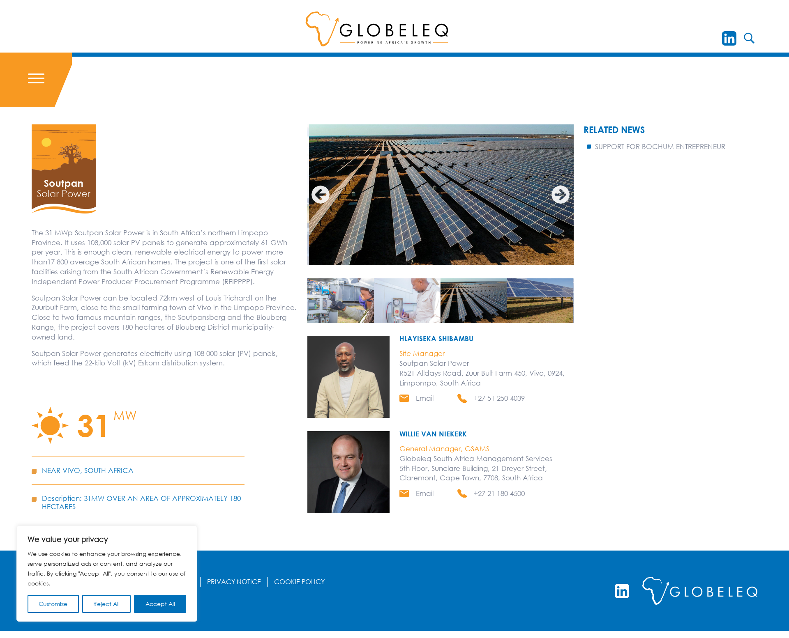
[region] (106, 574)
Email (425, 398)
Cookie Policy (299, 582)
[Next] (560, 195)
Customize (53, 603)
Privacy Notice (234, 582)
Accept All (160, 603)
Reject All (106, 603)
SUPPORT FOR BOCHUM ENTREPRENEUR (660, 146)
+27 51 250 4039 (499, 398)
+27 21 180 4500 (499, 493)
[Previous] (320, 195)
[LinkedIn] (729, 38)
